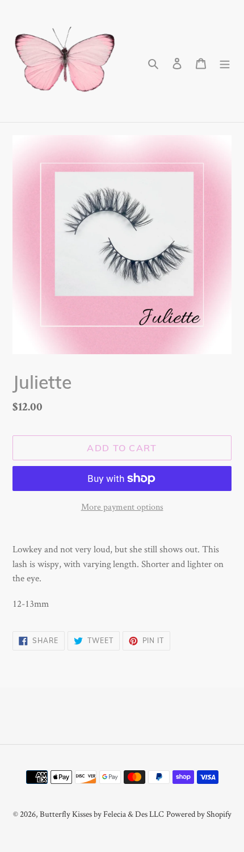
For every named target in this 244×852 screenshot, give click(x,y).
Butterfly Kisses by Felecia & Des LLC (102, 813)
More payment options (122, 507)
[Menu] (225, 61)
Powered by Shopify (199, 813)
